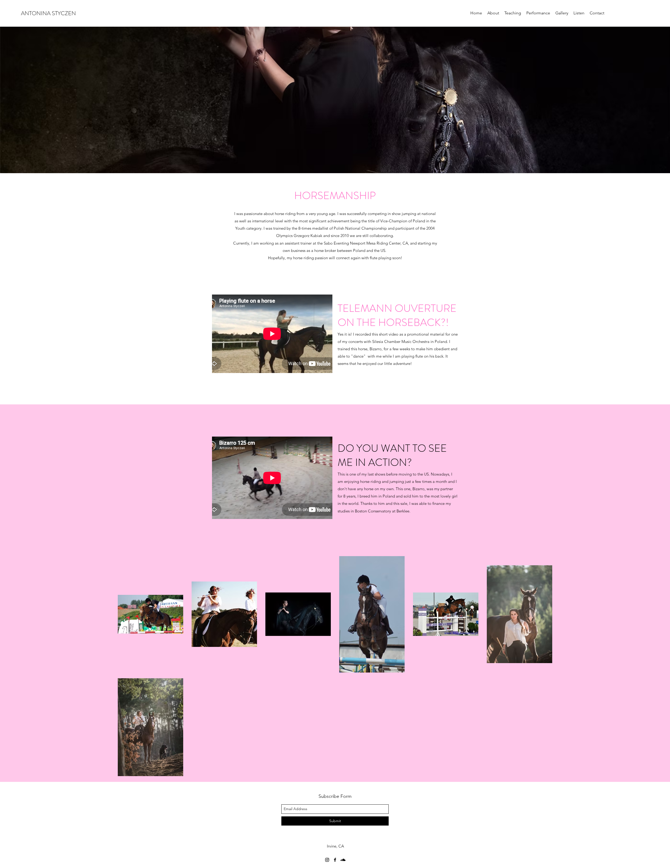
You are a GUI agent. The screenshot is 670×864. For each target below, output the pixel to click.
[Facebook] (335, 859)
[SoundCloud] (342, 859)
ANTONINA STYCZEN (48, 13)
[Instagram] (327, 859)
